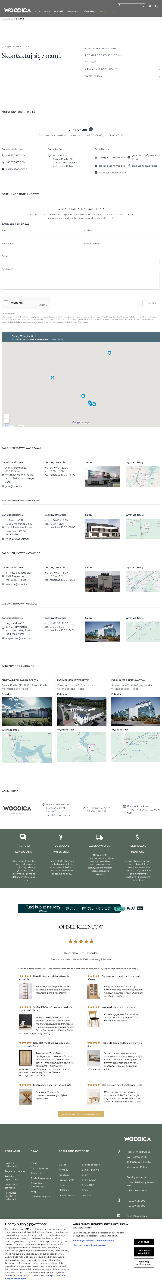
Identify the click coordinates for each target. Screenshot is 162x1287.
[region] (81, 1253)
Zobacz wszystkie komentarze (81, 1114)
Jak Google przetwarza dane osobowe (93, 1240)
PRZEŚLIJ (151, 303)
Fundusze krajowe (40, 1196)
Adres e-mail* (8, 243)
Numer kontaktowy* (92, 243)
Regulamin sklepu (15, 1171)
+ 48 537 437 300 (136, 1205)
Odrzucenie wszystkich (144, 1251)
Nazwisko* (88, 230)
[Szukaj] (142, 5)
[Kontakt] (156, 5)
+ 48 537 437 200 (136, 1200)
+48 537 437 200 (15, 155)
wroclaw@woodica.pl (17, 538)
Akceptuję (143, 1242)
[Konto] (150, 5)
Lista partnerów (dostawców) (89, 1245)
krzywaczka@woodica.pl (19, 638)
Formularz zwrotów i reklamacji (10, 1196)
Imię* (4, 230)
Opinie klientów (39, 1168)
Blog (33, 1191)
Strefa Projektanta (41, 1178)
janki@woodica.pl (15, 486)
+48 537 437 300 (15, 162)
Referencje (36, 1173)
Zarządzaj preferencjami (143, 1263)
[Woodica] (17, 10)
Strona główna (7, 19)
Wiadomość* (7, 269)
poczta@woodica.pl (17, 169)
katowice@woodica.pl (18, 584)
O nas (34, 1163)
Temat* (5, 256)
